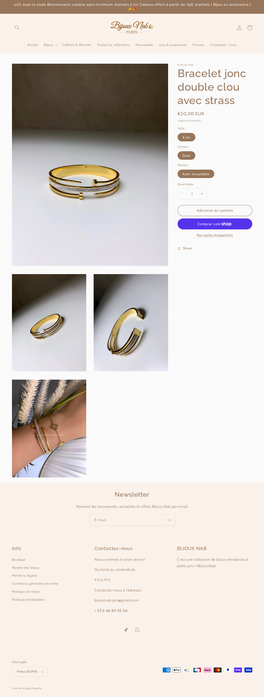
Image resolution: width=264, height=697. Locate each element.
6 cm (187, 137)
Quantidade (186, 184)
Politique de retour (26, 591)
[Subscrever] (169, 520)
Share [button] (187, 248)
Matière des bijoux (26, 568)
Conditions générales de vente (35, 583)
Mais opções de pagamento (215, 235)
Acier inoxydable (196, 174)
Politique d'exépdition (28, 599)
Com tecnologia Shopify (27, 688)
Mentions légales (25, 575)
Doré (187, 156)
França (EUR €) (27, 671)
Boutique (19, 559)
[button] (17, 27)
